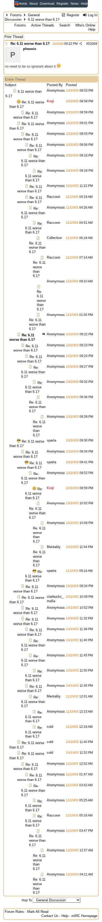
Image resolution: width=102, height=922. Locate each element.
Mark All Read (37, 912)
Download (47, 3)
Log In (92, 15)
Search (64, 25)
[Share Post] (81, 43)
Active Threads (42, 25)
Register (62, 3)
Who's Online (85, 25)
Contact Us (49, 916)
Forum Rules (14, 912)
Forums (16, 15)
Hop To (27, 900)
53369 (92, 44)
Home (23, 3)
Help (84, 3)
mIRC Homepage (84, 916)
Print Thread (13, 37)
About (33, 3)
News (75, 3)
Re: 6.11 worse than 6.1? (30, 44)
